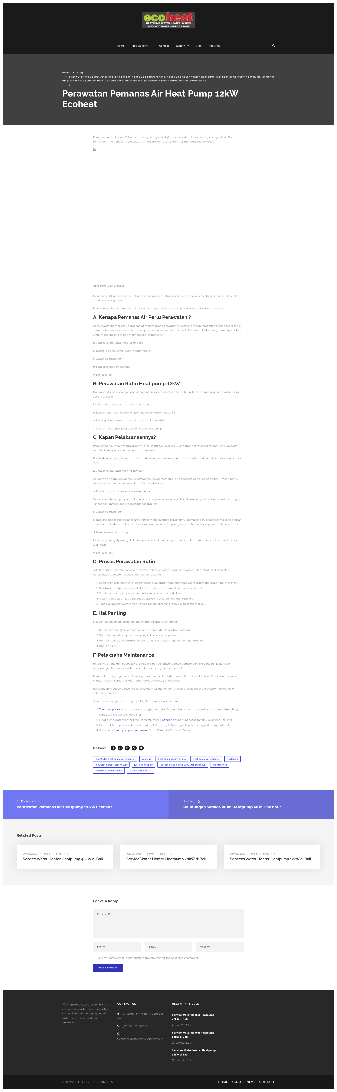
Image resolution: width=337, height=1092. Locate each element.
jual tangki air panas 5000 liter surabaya (95, 81)
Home (120, 45)
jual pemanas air (143, 765)
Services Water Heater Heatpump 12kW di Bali (270, 859)
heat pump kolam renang (148, 77)
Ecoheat (166, 720)
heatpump (208, 77)
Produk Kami (139, 45)
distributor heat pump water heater (93, 77)
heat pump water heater (183, 77)
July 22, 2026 (30, 854)
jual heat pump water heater (235, 77)
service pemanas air (193, 81)
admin (66, 72)
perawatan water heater (160, 81)
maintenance (134, 81)
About (237, 1082)
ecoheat (124, 77)
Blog (199, 45)
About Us (214, 45)
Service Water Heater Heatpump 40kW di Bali (63, 859)
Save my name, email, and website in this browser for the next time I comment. (148, 958)
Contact (164, 45)
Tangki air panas (109, 709)
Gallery (180, 45)
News (251, 1082)
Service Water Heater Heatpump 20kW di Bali (166, 859)
